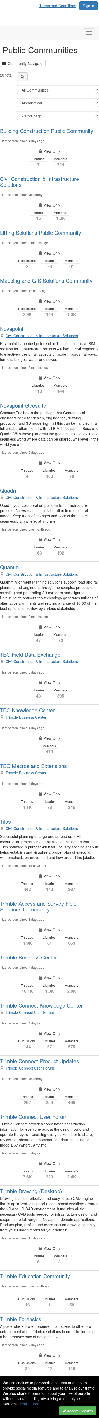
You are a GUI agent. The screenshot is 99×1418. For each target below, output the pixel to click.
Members (61, 162)
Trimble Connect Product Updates (39, 1061)
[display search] (22, 76)
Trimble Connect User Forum (30, 1012)
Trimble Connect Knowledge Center (41, 1005)
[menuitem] (59, 4)
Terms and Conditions (57, 5)
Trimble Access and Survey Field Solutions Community (38, 906)
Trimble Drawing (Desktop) (31, 1191)
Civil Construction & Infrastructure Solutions (39, 181)
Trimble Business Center (26, 717)
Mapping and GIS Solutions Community (46, 280)
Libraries (38, 162)
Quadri (8, 490)
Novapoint (11, 328)
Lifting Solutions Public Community (40, 232)
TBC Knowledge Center (27, 710)
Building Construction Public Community (46, 131)
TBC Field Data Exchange (30, 654)
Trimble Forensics (20, 1319)
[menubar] (59, 4)
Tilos (5, 821)
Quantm (9, 567)
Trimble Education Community (35, 1276)
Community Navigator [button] (25, 63)
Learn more (29, 1403)
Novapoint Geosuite (23, 405)
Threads (27, 473)
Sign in (88, 5)
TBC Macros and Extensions (33, 766)
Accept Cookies (79, 1411)
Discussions (27, 263)
